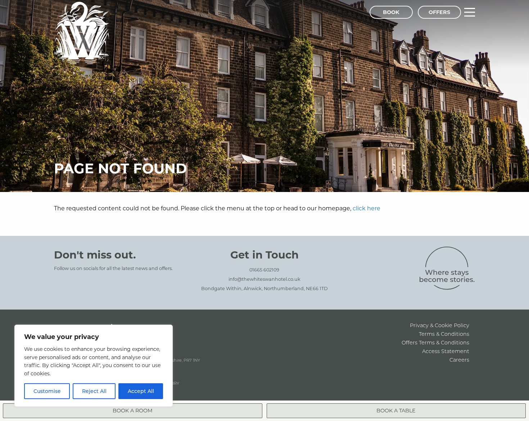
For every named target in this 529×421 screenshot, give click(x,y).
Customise (47, 391)
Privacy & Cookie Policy (439, 325)
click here (366, 208)
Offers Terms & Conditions (435, 342)
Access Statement (445, 351)
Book (391, 12)
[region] (93, 366)
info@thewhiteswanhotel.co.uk (264, 279)
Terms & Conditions (444, 333)
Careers (459, 359)
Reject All (94, 391)
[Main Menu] (469, 12)
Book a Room (133, 410)
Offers (439, 12)
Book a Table (396, 410)
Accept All (141, 391)
